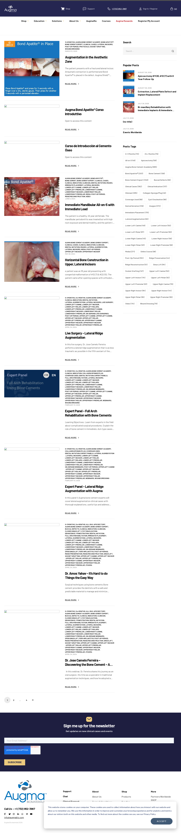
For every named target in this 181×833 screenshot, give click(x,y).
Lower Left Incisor (90, 304)
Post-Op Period (72, 47)
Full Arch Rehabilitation (76, 378)
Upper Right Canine (93, 320)
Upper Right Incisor (91, 252)
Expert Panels (100, 375)
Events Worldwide (132, 132)
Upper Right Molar (73, 325)
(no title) (127, 121)
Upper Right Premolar (92, 325)
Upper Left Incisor (73, 252)
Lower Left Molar (90, 187)
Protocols (84, 47)
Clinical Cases (90, 44)
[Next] (33, 700)
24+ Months (80, 298)
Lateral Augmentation (97, 247)
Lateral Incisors (105, 44)
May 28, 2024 (70, 254)
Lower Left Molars (90, 307)
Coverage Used (71, 375)
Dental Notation (98, 183)
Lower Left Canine (73, 187)
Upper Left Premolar (74, 320)
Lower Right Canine (93, 190)
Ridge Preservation (73, 554)
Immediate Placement (74, 185)
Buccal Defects (72, 529)
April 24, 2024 (71, 327)
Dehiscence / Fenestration (77, 533)
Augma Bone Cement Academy (88, 42)
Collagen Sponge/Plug (92, 373)
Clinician (86, 183)
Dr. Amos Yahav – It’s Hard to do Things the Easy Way (86, 575)
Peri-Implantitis (86, 551)
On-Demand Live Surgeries (97, 313)
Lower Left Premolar (74, 190)
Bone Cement (70, 181)
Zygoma (89, 565)
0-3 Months (70, 298)
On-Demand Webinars (95, 389)
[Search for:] (150, 51)
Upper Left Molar (90, 318)
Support (67, 791)
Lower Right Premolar (75, 194)
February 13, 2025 (72, 405)
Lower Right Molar (92, 192)
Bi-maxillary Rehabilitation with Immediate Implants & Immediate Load (155, 110)
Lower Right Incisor (74, 192)
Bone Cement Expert (74, 44)
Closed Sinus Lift (73, 531)
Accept (162, 821)
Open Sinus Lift (71, 551)
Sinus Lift (108, 554)
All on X (89, 524)
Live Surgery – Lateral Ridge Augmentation (84, 335)
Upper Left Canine (87, 316)
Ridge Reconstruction (75, 196)
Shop (124, 791)
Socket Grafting (97, 47)
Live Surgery (107, 302)
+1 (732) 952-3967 (25, 808)
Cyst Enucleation (89, 531)
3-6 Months (70, 42)
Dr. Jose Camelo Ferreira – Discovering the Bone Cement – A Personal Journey (87, 664)
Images (109, 183)
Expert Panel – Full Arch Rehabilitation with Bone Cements (88, 413)
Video (88, 196)
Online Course (148, 251)
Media (88, 194)
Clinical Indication (73, 183)
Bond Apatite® (107, 42)
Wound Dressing (72, 49)
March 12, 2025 (71, 51)
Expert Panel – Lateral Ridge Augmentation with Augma (84, 488)
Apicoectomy (99, 524)
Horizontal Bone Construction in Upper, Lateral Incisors (86, 262)
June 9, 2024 (70, 199)
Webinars (107, 400)
